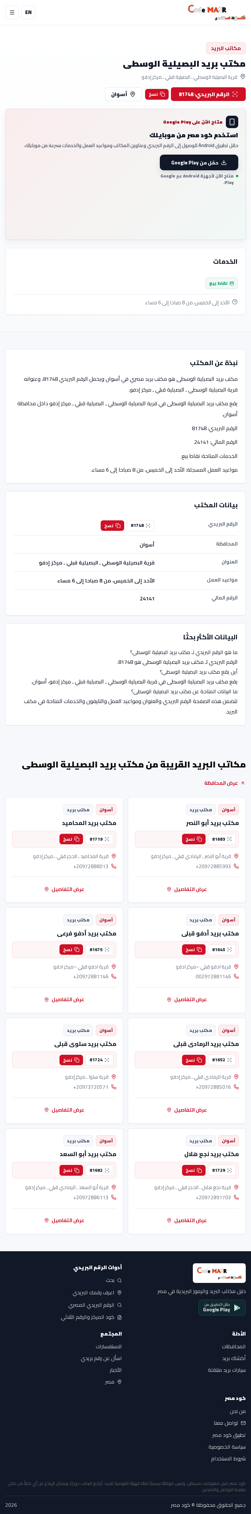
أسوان (119, 94)
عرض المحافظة (221, 783)
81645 (218, 949)
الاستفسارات (109, 1346)
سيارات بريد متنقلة (227, 1370)
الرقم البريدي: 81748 (204, 94)
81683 (218, 839)
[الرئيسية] (217, 12)
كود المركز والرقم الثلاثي (87, 1317)
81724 (96, 1059)
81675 (96, 949)
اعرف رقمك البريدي (93, 1292)
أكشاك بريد (234, 1358)
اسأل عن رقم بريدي (101, 1358)
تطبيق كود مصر (229, 1435)
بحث (110, 1280)
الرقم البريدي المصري (91, 1304)
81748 (137, 525)
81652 (218, 1059)
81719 (96, 839)
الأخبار (116, 1370)
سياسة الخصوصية (227, 1447)
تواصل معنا (226, 1422)
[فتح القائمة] (12, 12)
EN (28, 12)
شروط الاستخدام (228, 1458)
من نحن (238, 1411)
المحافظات (234, 1346)
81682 (96, 1170)
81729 (218, 1170)
